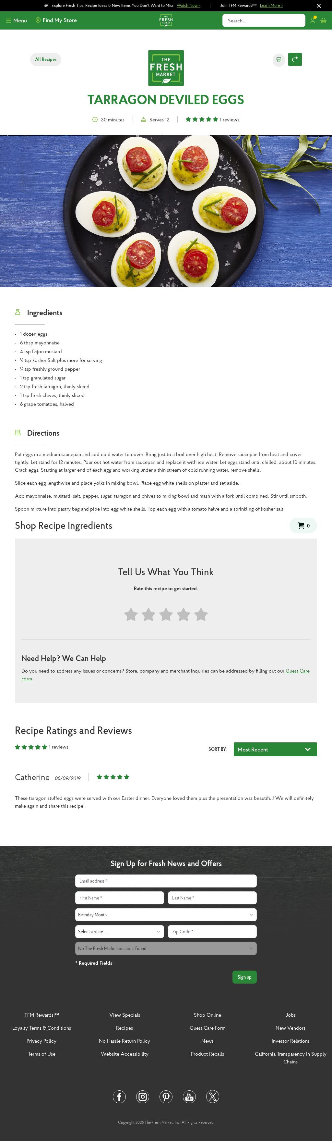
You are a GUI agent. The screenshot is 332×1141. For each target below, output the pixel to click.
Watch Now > (188, 5)
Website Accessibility (124, 1053)
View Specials (124, 1014)
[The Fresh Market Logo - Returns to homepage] (166, 69)
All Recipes (45, 59)
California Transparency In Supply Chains (290, 1057)
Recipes (124, 1027)
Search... (237, 20)
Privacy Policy (41, 1040)
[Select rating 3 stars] (166, 614)
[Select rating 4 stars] (183, 614)
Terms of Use (41, 1053)
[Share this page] (295, 59)
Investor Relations (291, 1040)
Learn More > (271, 5)
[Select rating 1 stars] (131, 614)
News (207, 1040)
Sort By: (217, 749)
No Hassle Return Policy (124, 1040)
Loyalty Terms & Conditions (41, 1027)
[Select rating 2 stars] (148, 614)
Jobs (291, 1014)
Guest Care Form (208, 1027)
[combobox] (166, 914)
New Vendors (290, 1027)
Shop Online (207, 1014)
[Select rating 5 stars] (201, 614)
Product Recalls (207, 1053)
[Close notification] (319, 6)
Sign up (245, 977)
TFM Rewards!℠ (41, 1014)
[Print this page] (279, 60)
